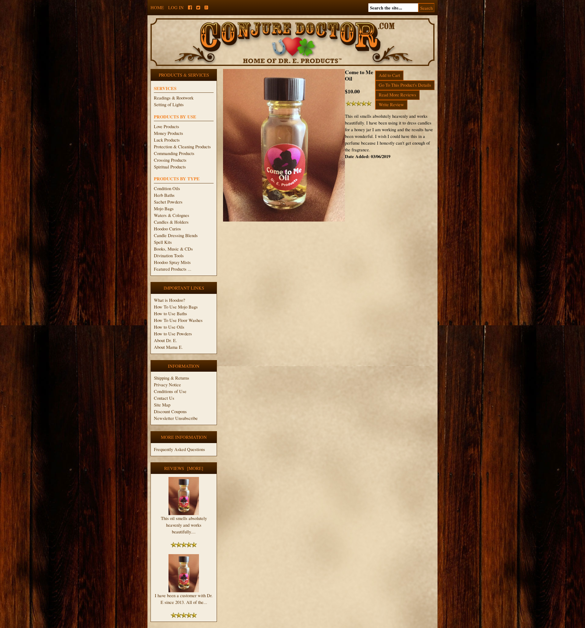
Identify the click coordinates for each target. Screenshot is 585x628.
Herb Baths (164, 195)
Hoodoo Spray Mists (172, 262)
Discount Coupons (170, 411)
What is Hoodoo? (169, 300)
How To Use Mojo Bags (176, 307)
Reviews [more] (183, 468)
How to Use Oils (169, 327)
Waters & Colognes (171, 215)
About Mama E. (168, 347)
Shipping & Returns (171, 378)
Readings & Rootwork (173, 98)
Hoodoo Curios (167, 229)
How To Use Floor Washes (178, 320)
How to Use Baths (170, 313)
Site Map (162, 405)
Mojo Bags (164, 208)
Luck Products (167, 140)
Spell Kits (163, 242)
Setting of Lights (169, 104)
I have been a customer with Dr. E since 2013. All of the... (184, 599)
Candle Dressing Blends (176, 235)
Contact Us (164, 398)
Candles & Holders (171, 222)
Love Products (166, 126)
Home (157, 7)
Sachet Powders (168, 202)
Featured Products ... (172, 269)
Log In (176, 7)
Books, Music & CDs (173, 249)
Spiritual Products (170, 167)
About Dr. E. (165, 340)
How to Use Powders (173, 334)
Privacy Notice (167, 385)
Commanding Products (174, 153)
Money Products (168, 133)
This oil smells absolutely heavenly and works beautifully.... (184, 525)
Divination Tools (169, 255)
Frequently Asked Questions (179, 449)
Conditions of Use (170, 391)
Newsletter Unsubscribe (176, 418)
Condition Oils (167, 188)
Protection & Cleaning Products (182, 147)
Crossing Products (170, 160)
